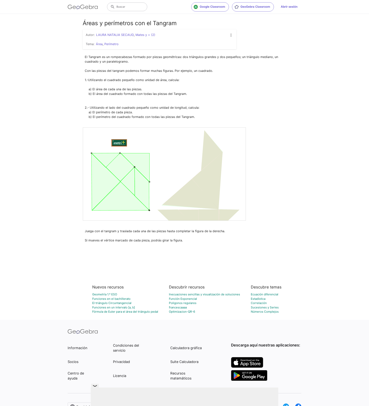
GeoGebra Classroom (255, 6)
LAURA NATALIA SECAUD (115, 35)
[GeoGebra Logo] (83, 7)
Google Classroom (212, 6)
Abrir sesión (289, 6)
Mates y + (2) (145, 35)
